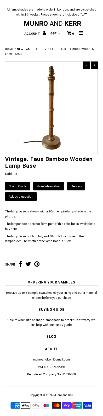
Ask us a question (21, 196)
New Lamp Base (29, 49)
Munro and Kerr (63, 395)
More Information (49, 186)
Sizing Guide (17, 186)
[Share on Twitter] (28, 264)
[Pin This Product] (37, 264)
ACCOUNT (32, 33)
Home (9, 49)
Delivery (76, 186)
